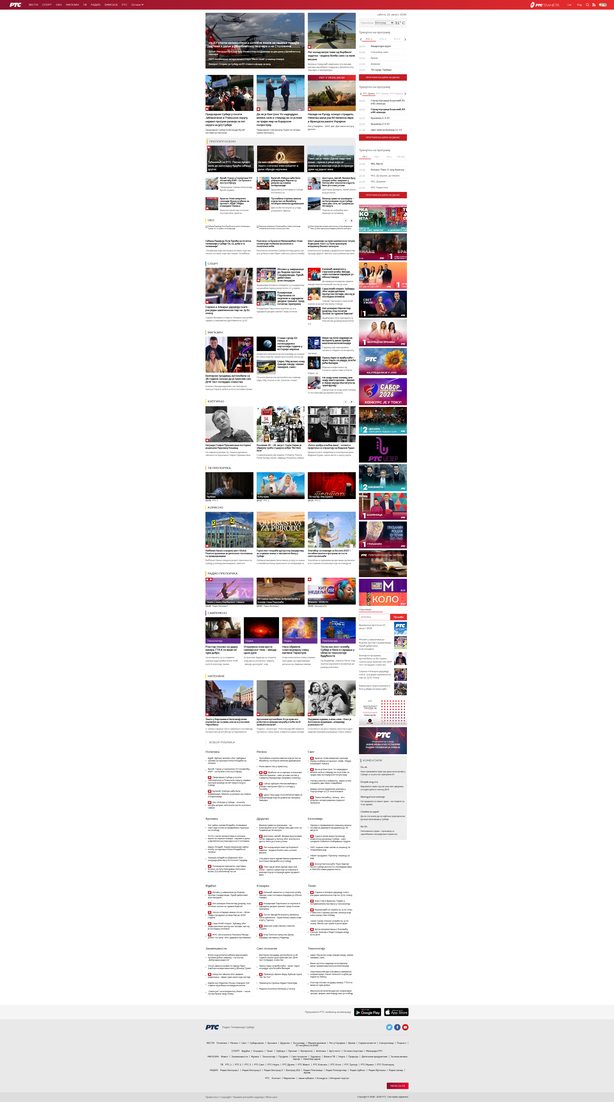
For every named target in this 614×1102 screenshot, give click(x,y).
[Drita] (383, 535)
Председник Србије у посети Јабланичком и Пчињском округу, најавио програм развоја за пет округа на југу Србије (226, 120)
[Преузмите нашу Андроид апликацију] (367, 1012)
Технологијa (316, 948)
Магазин (72, 4)
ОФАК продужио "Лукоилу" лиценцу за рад (330, 857)
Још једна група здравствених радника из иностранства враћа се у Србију (280, 859)
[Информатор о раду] (383, 740)
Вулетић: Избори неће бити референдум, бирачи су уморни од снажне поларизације (285, 182)
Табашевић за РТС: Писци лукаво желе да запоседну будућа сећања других (229, 165)
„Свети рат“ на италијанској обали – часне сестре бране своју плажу (229, 992)
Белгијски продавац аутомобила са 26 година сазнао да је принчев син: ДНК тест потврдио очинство (228, 378)
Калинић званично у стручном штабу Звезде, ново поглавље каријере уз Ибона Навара (338, 273)
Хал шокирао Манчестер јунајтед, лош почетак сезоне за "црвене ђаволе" (337, 311)
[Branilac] (383, 246)
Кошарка (263, 886)
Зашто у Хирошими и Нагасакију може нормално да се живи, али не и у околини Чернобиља (227, 722)
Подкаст (401, 1042)
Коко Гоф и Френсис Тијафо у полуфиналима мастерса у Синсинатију (330, 902)
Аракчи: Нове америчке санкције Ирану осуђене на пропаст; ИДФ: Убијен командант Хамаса (234, 202)
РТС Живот (304, 1064)
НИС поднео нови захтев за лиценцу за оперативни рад (330, 848)
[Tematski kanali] (383, 592)
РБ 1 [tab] (365, 156)
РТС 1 (228, 1064)
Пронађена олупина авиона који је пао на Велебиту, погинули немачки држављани (287, 201)
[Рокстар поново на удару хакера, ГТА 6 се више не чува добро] (223, 630)
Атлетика (321, 1051)
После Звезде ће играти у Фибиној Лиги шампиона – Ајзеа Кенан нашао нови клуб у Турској (280, 917)
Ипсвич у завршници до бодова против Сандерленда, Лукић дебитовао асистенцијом (290, 274)
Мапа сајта (397, 1085)
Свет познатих (267, 948)
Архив (307, 1072)
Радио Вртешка (377, 1070)
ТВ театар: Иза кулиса (321, 496)
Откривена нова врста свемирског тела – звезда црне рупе (260, 649)
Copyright (226, 1097)
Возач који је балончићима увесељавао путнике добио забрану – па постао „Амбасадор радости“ (228, 957)
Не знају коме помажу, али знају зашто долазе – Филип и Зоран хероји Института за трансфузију (338, 381)
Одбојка (280, 1051)
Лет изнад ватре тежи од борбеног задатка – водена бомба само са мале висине (331, 55)
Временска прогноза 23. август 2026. (372, 627)
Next (405, 39)
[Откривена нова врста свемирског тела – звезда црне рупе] (261, 630)
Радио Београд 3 (273, 1070)
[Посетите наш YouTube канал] (405, 1027)
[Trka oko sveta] (383, 218)
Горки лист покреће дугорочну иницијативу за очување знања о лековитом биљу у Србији (280, 553)
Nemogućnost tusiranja (373, 796)
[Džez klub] (383, 420)
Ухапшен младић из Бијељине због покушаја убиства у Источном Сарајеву (227, 859)
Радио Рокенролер (336, 1070)
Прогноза (367, 22)
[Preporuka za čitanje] (383, 563)
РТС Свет (259, 1064)
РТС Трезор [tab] (382, 93)
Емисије (111, 4)
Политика (212, 752)
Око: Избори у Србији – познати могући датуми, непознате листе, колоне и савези (229, 805)
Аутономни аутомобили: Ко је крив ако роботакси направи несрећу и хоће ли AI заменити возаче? (279, 722)
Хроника (211, 819)
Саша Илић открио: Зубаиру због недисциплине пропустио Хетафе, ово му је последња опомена (338, 292)
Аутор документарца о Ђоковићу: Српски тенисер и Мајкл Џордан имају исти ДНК (329, 932)
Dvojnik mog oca (369, 781)
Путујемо (283, 1056)
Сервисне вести (367, 1042)
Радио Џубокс (357, 1070)
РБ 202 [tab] (401, 156)
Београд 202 (293, 1070)
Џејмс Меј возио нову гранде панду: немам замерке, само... (291, 364)
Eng (579, 4)
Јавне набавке (306, 1078)
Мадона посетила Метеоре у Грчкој (277, 988)
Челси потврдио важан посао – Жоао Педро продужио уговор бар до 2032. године (229, 915)
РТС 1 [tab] (369, 39)
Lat (569, 4)
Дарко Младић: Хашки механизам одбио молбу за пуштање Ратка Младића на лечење (228, 849)
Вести (33, 4)
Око (211, 220)
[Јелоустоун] (383, 477)
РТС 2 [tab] (383, 39)
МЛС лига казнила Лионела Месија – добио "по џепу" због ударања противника (229, 936)
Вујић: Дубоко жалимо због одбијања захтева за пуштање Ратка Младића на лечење (227, 760)
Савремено (217, 613)
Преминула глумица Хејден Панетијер (278, 983)
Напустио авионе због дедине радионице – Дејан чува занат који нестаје (229, 975)
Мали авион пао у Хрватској (273, 766)
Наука (341, 1056)
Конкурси (322, 1078)
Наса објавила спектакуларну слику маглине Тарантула (295, 649)
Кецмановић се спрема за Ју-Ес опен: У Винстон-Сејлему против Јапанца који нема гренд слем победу (331, 912)
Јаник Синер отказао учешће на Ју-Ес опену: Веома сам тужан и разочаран (329, 922)
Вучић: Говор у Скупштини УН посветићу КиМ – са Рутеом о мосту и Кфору (236, 180)
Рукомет (292, 1051)
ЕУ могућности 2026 (307, 1045)
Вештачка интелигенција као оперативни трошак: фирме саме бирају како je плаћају (331, 992)
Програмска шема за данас (383, 77)
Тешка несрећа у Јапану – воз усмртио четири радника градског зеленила (327, 800)
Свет (311, 752)
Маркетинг (289, 1078)
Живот (224, 1056)
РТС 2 (238, 1064)
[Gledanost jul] (383, 361)
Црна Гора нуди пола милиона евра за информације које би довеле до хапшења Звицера (280, 797)
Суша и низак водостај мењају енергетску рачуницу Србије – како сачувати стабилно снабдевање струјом (330, 839)
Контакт (276, 1078)
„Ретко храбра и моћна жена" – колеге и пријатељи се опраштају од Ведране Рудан (331, 446)
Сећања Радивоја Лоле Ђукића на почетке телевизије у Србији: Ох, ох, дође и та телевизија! (228, 243)
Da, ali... (364, 767)
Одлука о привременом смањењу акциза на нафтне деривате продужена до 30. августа (330, 828)
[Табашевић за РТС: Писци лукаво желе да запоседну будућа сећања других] (230, 159)
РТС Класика (320, 1064)
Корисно (215, 507)
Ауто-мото (334, 1051)
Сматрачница (386, 1042)
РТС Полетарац (385, 1064)
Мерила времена (317, 1042)
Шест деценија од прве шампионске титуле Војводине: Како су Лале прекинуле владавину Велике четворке (331, 243)
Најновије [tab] (365, 609)
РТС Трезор (351, 1064)
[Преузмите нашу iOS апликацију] (396, 1012)
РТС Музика (367, 1064)
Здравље (315, 1056)
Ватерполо (307, 1051)
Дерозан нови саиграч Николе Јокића (277, 927)
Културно (216, 401)
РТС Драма (288, 1064)
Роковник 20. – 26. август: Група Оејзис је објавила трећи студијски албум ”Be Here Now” (279, 448)
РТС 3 (247, 1064)
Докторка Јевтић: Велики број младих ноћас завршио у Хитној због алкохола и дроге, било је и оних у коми (338, 182)
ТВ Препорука (219, 468)
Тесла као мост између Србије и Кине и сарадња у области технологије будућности (337, 651)
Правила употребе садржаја (248, 1097)
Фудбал (210, 886)
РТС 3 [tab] (397, 39)
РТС (124, 4)
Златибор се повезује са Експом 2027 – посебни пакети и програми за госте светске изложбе (329, 553)
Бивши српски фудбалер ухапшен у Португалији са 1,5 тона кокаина (328, 790)
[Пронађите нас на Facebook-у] (397, 1027)
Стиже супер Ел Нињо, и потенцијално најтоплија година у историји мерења (289, 343)
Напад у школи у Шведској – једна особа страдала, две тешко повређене (330, 782)
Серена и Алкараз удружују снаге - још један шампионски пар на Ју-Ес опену (227, 310)
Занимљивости (216, 948)
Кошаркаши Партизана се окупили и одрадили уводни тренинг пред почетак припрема (290, 298)
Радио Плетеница (313, 1070)
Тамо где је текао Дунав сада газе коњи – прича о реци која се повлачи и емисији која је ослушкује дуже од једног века (279, 870)
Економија (315, 819)
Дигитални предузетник (374, 1056)
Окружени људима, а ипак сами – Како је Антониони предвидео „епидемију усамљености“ (329, 722)
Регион (262, 752)
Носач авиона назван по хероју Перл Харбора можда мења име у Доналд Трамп (229, 967)
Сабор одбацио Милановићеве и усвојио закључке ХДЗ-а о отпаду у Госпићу (278, 786)
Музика (255, 1056)
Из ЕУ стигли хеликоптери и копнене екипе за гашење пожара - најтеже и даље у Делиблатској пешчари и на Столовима (255, 44)
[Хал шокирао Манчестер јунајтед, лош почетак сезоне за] (314, 313)
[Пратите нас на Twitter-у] (389, 1027)
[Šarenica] (383, 506)
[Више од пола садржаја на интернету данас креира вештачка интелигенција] (314, 343)
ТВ (85, 4)
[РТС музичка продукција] (383, 712)
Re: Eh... (365, 826)
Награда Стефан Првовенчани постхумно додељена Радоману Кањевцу (228, 446)
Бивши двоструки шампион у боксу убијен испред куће (374, 687)
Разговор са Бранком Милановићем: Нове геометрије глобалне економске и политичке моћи (280, 243)
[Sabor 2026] (383, 391)
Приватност (212, 1097)
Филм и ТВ (329, 1056)
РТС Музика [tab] (396, 93)
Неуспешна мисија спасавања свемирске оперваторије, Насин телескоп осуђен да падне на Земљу (331, 974)
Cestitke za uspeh (370, 811)
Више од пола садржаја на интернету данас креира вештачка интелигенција (337, 340)
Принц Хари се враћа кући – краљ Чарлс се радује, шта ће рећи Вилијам (339, 360)
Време (351, 1042)
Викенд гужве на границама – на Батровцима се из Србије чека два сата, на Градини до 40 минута (338, 202)
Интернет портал (339, 1078)
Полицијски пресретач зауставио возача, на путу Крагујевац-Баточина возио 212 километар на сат (227, 869)
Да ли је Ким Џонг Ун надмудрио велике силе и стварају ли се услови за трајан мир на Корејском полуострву (279, 120)
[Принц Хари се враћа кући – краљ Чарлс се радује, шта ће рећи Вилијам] (314, 362)
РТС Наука (273, 1064)
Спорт (47, 4)
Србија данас (257, 1042)
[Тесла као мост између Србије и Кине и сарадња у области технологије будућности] (338, 630)
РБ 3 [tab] (389, 156)
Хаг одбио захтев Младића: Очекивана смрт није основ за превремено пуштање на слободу (228, 828)
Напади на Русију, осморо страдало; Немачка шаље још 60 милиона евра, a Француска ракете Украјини (331, 118)
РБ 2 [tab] (377, 156)
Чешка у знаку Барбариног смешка (225, 601)
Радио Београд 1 (229, 1070)
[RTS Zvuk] (383, 449)
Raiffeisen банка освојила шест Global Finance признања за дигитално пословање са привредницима (228, 553)
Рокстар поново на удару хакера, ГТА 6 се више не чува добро (221, 649)
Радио (96, 4)
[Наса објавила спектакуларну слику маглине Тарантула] (299, 630)
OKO (59, 4)
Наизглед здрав (311, 1059)
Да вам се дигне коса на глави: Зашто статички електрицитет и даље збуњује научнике (278, 165)
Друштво (263, 819)
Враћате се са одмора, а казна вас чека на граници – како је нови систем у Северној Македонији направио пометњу (280, 775)
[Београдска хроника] (383, 332)
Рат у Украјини (337, 1042)
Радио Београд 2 (251, 1070)
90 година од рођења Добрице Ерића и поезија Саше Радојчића (278, 599)
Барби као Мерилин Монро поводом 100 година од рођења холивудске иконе (228, 984)
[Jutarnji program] (383, 275)
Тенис (312, 886)
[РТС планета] (545, 5)
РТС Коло (336, 1064)
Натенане (216, 676)
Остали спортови (353, 1051)
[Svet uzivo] (383, 304)
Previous (360, 39)
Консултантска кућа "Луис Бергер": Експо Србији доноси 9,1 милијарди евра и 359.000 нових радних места (331, 867)
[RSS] (594, 5)
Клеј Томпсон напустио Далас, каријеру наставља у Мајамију (276, 936)
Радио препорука (223, 573)
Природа (353, 1056)
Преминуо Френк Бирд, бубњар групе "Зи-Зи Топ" (280, 975)
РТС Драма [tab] (368, 93)
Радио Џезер (396, 1070)
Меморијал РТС (374, 1051)
